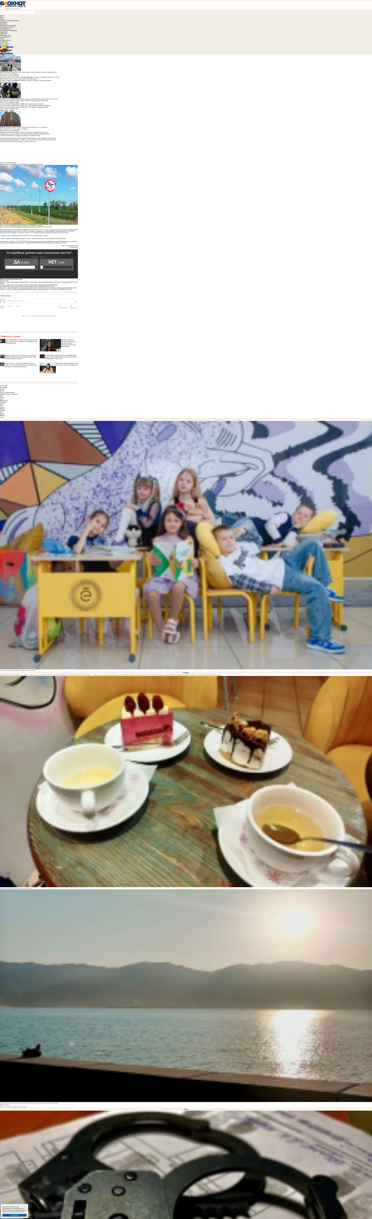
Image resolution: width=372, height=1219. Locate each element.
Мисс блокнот (9, 53)
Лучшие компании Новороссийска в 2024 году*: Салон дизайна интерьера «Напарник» (25, 105)
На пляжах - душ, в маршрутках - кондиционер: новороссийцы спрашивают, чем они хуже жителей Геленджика (32, 288)
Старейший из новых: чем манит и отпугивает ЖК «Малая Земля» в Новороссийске (24, 134)
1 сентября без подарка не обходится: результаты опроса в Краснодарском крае (22, 674)
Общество (3, 162)
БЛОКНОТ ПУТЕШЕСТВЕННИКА (9, 21)
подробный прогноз (5, 394)
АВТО (1, 17)
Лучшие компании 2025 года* (8, 82)
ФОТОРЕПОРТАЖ (5, 40)
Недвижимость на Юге (6, 110)
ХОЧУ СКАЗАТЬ (5, 44)
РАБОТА (10, 47)
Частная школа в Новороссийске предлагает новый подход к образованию (17, 670)
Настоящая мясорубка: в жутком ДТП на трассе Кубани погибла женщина (21, 286)
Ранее (17, 306)
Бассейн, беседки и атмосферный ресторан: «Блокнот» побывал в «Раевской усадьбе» (26, 80)
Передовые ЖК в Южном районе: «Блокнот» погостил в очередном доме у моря (23, 132)
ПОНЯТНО (14, 1215)
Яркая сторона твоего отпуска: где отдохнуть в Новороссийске (18, 79)
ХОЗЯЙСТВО (4, 42)
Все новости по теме (6, 75)
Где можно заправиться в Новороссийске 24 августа (166, 674)
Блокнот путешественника (7, 55)
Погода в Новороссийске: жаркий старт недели (14, 1103)
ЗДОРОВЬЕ (3, 22)
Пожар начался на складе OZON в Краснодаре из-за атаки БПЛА (43, 1103)
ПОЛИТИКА (3, 34)
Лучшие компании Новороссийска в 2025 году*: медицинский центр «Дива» (22, 104)
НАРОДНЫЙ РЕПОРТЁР (7, 27)
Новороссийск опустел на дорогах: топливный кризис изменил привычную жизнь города (64, 674)
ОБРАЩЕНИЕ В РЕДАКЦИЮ (8, 30)
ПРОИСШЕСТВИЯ (5, 35)
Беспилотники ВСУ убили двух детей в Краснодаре (15, 1106)
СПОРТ (2, 39)
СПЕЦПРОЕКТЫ (5, 37)
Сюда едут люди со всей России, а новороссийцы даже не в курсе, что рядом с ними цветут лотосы (29, 77)
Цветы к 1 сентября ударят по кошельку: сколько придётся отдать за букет (105, 674)
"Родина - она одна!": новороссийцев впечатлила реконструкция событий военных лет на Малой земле (30, 289)
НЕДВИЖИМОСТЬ (5, 29)
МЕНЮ (2, 16)
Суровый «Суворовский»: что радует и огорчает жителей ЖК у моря (20, 135)
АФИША (2, 19)
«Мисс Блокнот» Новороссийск (9, 109)
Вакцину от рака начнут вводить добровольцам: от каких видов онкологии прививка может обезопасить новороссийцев (35, 282)
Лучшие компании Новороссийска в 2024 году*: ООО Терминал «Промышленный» (24, 107)
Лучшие (9, 306)
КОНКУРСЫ (3, 24)
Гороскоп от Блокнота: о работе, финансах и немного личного (17, 888)
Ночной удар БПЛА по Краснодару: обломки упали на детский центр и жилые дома (201, 674)
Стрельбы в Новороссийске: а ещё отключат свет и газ (138, 674)
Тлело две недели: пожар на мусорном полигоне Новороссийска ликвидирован (23, 285)
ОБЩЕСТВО (3, 32)
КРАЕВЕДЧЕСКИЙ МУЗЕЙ (8, 25)
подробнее (15, 394)
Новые (2, 306)
